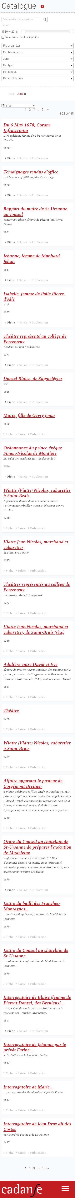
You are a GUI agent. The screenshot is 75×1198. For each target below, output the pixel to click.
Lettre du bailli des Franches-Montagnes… (31, 906)
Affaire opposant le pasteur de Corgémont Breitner (32, 783)
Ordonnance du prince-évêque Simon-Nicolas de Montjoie (32, 451)
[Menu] (65, 1189)
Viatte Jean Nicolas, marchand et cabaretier (35, 545)
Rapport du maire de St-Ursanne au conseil (35, 211)
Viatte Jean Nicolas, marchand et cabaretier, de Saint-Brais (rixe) (35, 629)
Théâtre (11, 710)
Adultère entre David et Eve (30, 664)
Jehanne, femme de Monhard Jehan (31, 258)
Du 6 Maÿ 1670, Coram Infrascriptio (26, 128)
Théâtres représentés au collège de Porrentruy (36, 587)
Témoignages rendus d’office (30, 172)
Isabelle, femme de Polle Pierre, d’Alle (34, 296)
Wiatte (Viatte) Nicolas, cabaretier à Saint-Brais (37, 493)
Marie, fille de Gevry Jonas (29, 415)
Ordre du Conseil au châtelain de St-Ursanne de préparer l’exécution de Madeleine (37, 847)
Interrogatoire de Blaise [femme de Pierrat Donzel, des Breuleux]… (37, 1000)
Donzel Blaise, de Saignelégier (32, 378)
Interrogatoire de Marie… (28, 1087)
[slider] (23, 31)
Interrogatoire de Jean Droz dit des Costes (37, 1126)
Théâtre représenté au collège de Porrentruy (35, 339)
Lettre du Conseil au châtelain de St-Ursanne (35, 953)
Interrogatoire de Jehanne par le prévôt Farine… (34, 1047)
